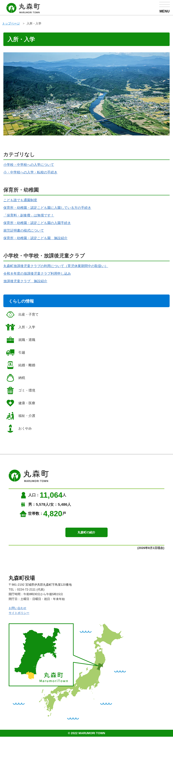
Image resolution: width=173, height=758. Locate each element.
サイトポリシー (19, 613)
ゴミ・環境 (26, 390)
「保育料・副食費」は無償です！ (28, 215)
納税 (21, 378)
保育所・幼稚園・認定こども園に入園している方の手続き (47, 207)
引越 (21, 352)
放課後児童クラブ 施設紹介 (25, 281)
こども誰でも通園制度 (20, 200)
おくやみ (25, 428)
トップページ (11, 23)
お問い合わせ (17, 608)
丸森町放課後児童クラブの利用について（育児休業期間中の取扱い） (55, 266)
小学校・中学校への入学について (28, 164)
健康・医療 (26, 403)
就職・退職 (26, 340)
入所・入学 (34, 23)
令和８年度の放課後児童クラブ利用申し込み (37, 273)
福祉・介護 (26, 416)
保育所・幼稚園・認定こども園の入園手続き (37, 223)
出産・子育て (28, 314)
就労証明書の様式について (23, 230)
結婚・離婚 (26, 365)
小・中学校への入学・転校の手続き (30, 172)
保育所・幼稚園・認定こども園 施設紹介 (35, 238)
